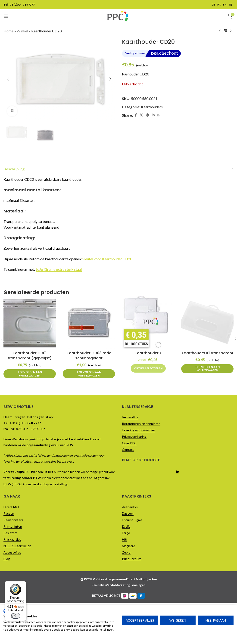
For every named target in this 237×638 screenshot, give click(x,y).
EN (225, 4)
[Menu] (23, 584)
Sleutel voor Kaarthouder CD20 (107, 259)
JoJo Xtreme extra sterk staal (59, 269)
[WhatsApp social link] (159, 115)
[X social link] (141, 115)
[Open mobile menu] (5, 16)
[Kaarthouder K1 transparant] (207, 322)
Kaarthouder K (148, 353)
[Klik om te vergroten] (12, 111)
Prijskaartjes (12, 539)
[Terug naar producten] (225, 31)
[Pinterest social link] (147, 115)
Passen (8, 513)
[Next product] (231, 31)
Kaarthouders (152, 107)
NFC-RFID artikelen (17, 546)
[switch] (15, 616)
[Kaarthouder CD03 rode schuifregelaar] (89, 322)
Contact (128, 449)
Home (8, 31)
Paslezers (10, 533)
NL (230, 4)
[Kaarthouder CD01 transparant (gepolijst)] (29, 322)
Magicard (128, 546)
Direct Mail (11, 507)
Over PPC (129, 443)
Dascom (128, 513)
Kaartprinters (13, 520)
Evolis (126, 526)
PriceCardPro (131, 559)
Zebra (126, 552)
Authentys (130, 507)
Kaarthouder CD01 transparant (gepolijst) (30, 355)
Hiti (124, 539)
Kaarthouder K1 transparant (207, 353)
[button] (8, 79)
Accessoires (12, 552)
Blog (6, 559)
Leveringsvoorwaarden (138, 430)
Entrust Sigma (132, 520)
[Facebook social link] (135, 115)
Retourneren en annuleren (141, 424)
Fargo (126, 533)
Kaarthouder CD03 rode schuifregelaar (89, 355)
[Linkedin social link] (153, 115)
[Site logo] (117, 15)
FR (219, 4)
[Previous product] (219, 31)
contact (70, 478)
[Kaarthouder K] (148, 322)
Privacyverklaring (134, 437)
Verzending (130, 417)
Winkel (22, 31)
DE (213, 4)
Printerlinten (12, 526)
